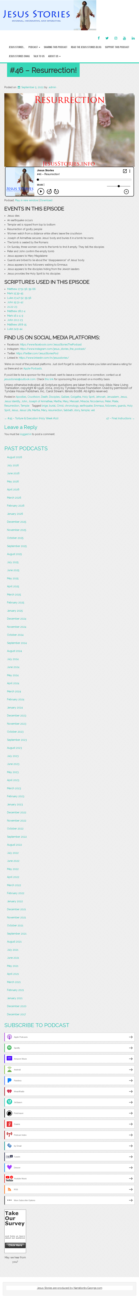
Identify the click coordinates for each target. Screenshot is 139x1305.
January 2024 (15, 707)
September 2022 (17, 836)
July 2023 (13, 756)
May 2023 (13, 772)
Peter (108, 401)
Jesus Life (25, 410)
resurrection (55, 410)
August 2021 (14, 941)
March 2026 (14, 497)
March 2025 (14, 594)
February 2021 (15, 990)
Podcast (33, 47)
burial (52, 405)
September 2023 (17, 739)
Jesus (123, 396)
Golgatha (75, 396)
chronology (72, 405)
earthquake (86, 405)
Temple (24, 405)
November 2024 (16, 626)
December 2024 (16, 618)
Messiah (74, 401)
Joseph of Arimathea (40, 401)
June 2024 (13, 667)
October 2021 (15, 925)
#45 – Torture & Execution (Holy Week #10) (31, 418)
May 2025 (12, 578)
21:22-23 (12, 306)
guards (122, 405)
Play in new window (26, 200)
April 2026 (13, 489)
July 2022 (13, 852)
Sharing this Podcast (55, 47)
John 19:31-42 (15, 302)
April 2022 (13, 877)
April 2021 (13, 973)
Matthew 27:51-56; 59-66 (21, 289)
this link (49, 379)
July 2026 (13, 465)
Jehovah (101, 396)
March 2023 (14, 788)
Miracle (84, 401)
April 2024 (13, 683)
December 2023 (16, 715)
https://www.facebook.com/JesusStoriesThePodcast (51, 344)
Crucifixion (34, 396)
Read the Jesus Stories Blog (86, 47)
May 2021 (12, 965)
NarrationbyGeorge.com (88, 1287)
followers (110, 405)
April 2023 (13, 780)
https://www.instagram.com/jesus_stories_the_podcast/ (53, 348)
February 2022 (15, 893)
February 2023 (15, 796)
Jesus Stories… (17, 47)
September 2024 (17, 643)
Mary (65, 401)
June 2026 (13, 473)
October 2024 (15, 634)
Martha (58, 401)
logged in (25, 434)
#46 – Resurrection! (43, 70)
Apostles (21, 396)
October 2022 (15, 828)
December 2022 (16, 812)
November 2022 (16, 820)
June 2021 (13, 957)
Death (44, 396)
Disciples (54, 396)
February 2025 (15, 602)
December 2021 (16, 909)
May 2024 (13, 675)
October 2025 (15, 537)
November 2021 (16, 917)
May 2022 (13, 869)
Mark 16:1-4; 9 (15, 315)
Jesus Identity (12, 401)
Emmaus (99, 405)
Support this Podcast (117, 47)
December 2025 (16, 521)
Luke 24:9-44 (14, 328)
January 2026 (15, 513)
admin (52, 87)
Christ (60, 405)
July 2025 (12, 562)
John (24, 401)
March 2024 (14, 691)
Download (46, 200)
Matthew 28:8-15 (16, 324)
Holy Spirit (88, 396)
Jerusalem (113, 396)
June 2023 (13, 764)
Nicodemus (97, 401)
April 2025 (13, 586)
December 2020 (16, 1006)
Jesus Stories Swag (19, 56)
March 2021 (14, 982)
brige (45, 405)
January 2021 (14, 998)
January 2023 (15, 804)
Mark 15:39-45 (15, 293)
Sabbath (68, 410)
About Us (53, 56)
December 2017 (16, 1014)
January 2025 (15, 610)
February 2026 (15, 505)
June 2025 (13, 570)
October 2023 (15, 731)
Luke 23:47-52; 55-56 (19, 297)
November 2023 (16, 723)
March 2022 (14, 885)
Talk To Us (39, 56)
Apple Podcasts (32, 368)
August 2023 (14, 747)
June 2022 (13, 860)
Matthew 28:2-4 (16, 311)
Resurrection (11, 405)
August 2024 (14, 651)
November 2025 (16, 529)
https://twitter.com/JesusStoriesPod (37, 353)
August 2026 (14, 457)
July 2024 (13, 659)
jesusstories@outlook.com (19, 379)
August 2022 (14, 844)
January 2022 (15, 901)
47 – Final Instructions (120, 418)
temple (85, 410)
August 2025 (14, 554)
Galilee (65, 396)
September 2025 (17, 546)
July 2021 (12, 949)
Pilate (115, 401)
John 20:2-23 (15, 320)
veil (93, 410)
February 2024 (15, 699)
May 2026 (13, 481)
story (77, 410)
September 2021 (16, 933)
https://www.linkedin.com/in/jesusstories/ (44, 357)
